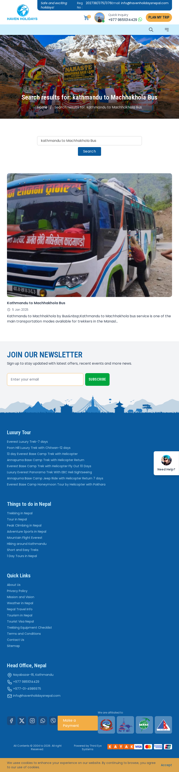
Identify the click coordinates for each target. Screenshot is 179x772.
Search (89, 151)
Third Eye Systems (92, 747)
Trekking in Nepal (20, 513)
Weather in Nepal (20, 603)
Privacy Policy (17, 591)
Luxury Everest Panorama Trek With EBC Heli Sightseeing (49, 472)
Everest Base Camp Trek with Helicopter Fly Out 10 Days (49, 466)
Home (42, 107)
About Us (14, 585)
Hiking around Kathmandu (26, 544)
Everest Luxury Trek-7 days (27, 441)
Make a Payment (71, 723)
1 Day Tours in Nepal (22, 556)
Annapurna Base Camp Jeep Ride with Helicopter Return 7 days (55, 478)
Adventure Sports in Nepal (26, 531)
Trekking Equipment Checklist (29, 627)
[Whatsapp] (42, 720)
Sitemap (13, 646)
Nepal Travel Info (20, 609)
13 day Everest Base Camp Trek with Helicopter (42, 454)
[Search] (151, 29)
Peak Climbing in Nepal (24, 525)
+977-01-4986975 (27, 688)
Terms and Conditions (24, 633)
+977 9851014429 (26, 681)
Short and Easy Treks (22, 550)
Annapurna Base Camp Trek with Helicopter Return (45, 460)
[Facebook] (11, 720)
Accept (166, 765)
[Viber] (53, 720)
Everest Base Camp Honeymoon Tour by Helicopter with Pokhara (56, 484)
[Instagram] (32, 720)
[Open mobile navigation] (167, 29)
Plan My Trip (158, 17)
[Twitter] (21, 720)
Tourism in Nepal (19, 615)
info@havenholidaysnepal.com (36, 695)
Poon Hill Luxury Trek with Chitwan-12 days (39, 448)
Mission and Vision (20, 597)
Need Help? (166, 469)
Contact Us (15, 640)
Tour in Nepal (17, 519)
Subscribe (97, 379)
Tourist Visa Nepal (20, 621)
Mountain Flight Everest (24, 537)
